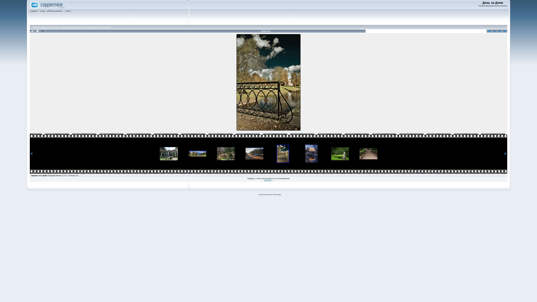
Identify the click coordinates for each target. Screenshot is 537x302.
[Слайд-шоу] (42, 31)
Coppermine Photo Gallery (273, 194)
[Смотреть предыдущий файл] (494, 31)
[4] (270, 180)
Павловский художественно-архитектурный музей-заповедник (86, 27)
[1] (265, 180)
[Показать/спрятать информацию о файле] (37, 31)
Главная (36, 27)
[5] (272, 180)
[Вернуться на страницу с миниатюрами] (32, 31)
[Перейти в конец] (504, 31)
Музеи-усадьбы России (50, 27)
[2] (267, 180)
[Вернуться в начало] (489, 31)
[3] (268, 180)
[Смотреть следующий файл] (499, 31)
